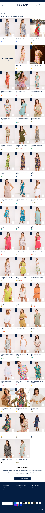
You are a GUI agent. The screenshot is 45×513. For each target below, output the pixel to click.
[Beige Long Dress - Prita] (22, 422)
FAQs (3, 493)
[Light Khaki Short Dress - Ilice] (22, 448)
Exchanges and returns (6, 487)
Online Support (19, 487)
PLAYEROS (8, 16)
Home (3, 10)
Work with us (19, 491)
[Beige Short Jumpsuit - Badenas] (22, 240)
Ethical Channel (34, 495)
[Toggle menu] (3, 5)
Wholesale (18, 489)
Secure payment (19, 495)
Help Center (4, 491)
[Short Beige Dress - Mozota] (7, 266)
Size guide (4, 495)
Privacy (32, 489)
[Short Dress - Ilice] (37, 397)
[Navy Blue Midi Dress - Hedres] (37, 422)
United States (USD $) (38, 1)
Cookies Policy (34, 493)
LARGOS (2, 16)
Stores (17, 493)
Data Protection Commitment (37, 491)
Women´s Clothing (8, 10)
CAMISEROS (20, 16)
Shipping (3, 489)
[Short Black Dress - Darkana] (7, 448)
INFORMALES (14, 16)
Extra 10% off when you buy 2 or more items (27, 1)
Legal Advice (34, 487)
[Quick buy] (13, 35)
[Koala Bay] (22, 5)
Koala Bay (6, 507)
